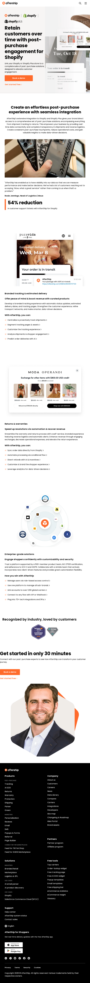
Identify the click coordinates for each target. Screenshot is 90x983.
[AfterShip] (10, 3)
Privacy (8, 967)
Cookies (37, 967)
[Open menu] (86, 3)
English (11, 926)
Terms (17, 967)
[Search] (80, 3)
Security (26, 967)
